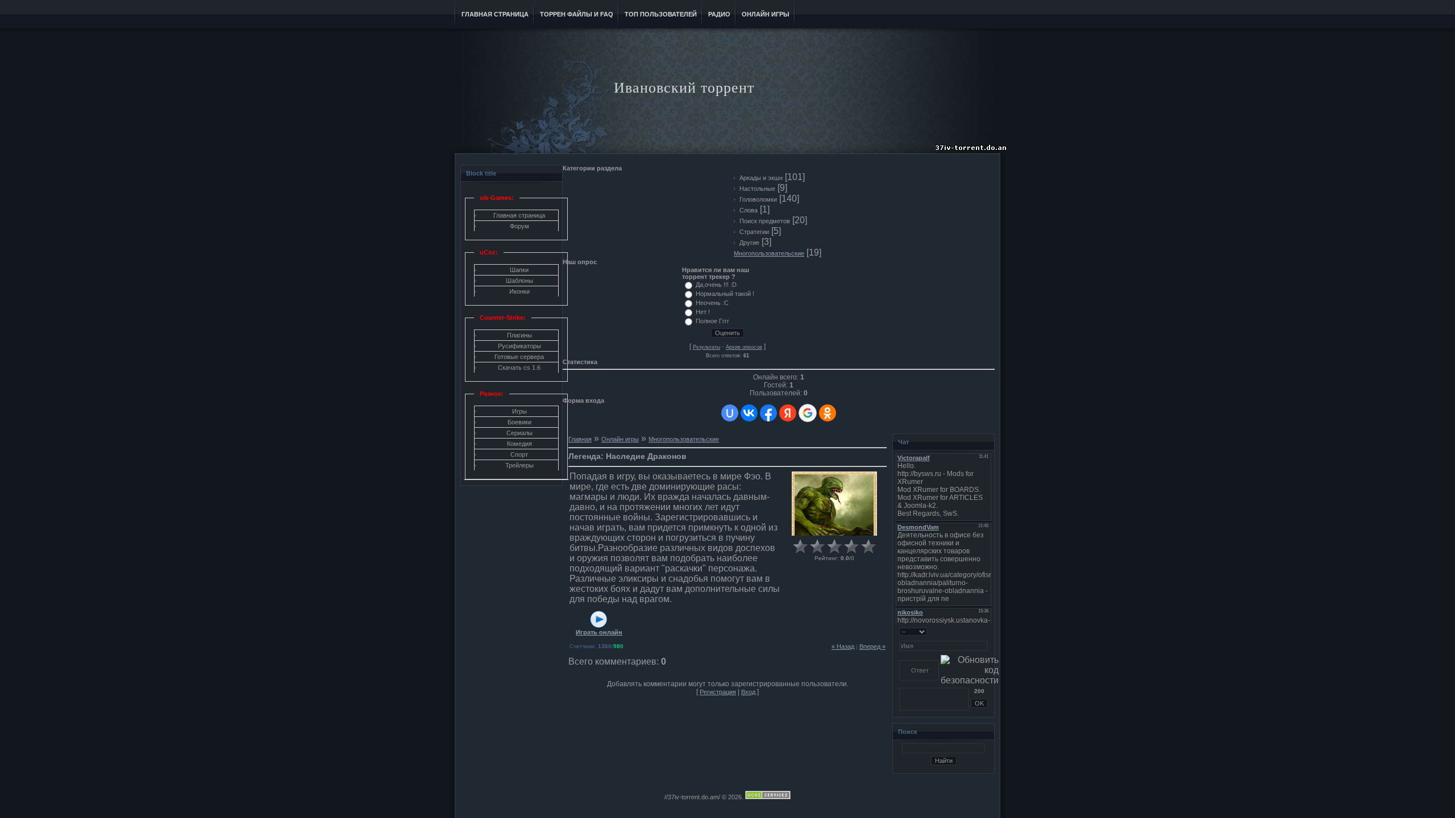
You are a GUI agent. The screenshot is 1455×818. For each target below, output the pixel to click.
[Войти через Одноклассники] (827, 412)
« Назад (843, 646)
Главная (580, 439)
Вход (748, 691)
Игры (519, 411)
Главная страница (519, 215)
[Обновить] (984, 631)
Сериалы (519, 432)
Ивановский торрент (684, 88)
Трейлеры (519, 465)
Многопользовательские (769, 253)
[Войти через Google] (808, 413)
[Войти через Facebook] (768, 412)
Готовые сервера (519, 356)
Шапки (519, 269)
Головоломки (758, 199)
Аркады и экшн (761, 177)
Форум (519, 226)
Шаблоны (519, 280)
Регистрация (718, 691)
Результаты (706, 347)
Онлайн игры (620, 439)
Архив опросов (744, 347)
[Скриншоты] (834, 503)
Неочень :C (712, 302)
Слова (748, 210)
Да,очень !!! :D (716, 284)
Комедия (519, 443)
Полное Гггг (712, 321)
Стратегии (754, 231)
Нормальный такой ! (725, 293)
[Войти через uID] (729, 412)
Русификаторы (519, 346)
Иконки (519, 291)
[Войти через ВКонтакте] (749, 412)
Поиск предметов (764, 221)
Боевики (519, 422)
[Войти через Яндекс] (787, 412)
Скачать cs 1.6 (519, 367)
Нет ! (703, 311)
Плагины (519, 335)
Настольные (757, 188)
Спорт (519, 454)
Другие (749, 242)
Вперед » (872, 646)
